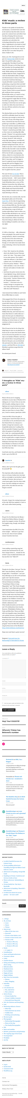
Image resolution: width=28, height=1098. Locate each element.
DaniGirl (6, 370)
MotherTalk (11, 59)
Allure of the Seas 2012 (12, 931)
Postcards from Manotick (12, 1000)
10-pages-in (9, 950)
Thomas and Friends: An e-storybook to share (14, 779)
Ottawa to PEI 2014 (12, 941)
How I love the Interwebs (11, 977)
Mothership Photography (12, 1021)
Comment (5, 658)
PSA (5, 1027)
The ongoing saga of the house (13, 1033)
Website (4, 695)
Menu (23, 5)
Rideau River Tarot (7, 1088)
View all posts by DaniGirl (13, 364)
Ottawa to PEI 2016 (12, 946)
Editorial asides (8, 967)
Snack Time (5, 201)
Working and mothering (12, 1015)
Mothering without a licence (12, 1006)
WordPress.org (8, 1071)
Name (4, 681)
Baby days (8, 1008)
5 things (6, 919)
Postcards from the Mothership (9, 1093)
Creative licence (8, 960)
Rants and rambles (9, 1029)
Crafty (5, 958)
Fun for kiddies (8, 971)
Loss (5, 1004)
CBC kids (20, 345)
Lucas (7, 923)
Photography (7, 1019)
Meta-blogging (9, 981)
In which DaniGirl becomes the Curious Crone (15, 799)
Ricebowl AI (9, 759)
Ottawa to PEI (9, 939)
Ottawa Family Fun (10, 996)
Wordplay (6, 1038)
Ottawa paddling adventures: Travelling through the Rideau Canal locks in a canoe (14, 867)
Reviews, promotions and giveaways (15, 372)
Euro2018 (8, 933)
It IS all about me (9, 987)
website (4, 345)
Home (4, 1078)
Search (4, 903)
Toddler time (9, 1012)
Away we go (7, 929)
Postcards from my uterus (12, 1010)
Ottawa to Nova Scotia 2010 (13, 937)
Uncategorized (8, 1035)
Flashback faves (8, 969)
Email (4, 688)
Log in (5, 1064)
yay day (6, 1040)
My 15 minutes (9, 992)
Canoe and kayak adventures (12, 954)
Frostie (7, 985)
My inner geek (8, 1017)
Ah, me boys (7, 921)
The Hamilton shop (12, 796)
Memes (7, 979)
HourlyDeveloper (11, 811)
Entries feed (7, 1066)
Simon (7, 925)
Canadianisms (8, 952)
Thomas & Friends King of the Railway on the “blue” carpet (15, 833)
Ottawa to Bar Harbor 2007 (13, 935)
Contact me (5, 1081)
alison (7, 391)
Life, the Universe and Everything (14, 1002)
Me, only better (9, 990)
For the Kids (15, 174)
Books (5, 948)
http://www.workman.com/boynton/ (13, 628)
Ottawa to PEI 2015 (12, 944)
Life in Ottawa (8, 994)
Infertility (6, 983)
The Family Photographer (12, 1025)
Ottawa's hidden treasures (13, 998)
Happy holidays (8, 975)
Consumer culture (9, 956)
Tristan (7, 927)
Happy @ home (8, 973)
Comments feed (8, 1068)
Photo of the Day (10, 1023)
